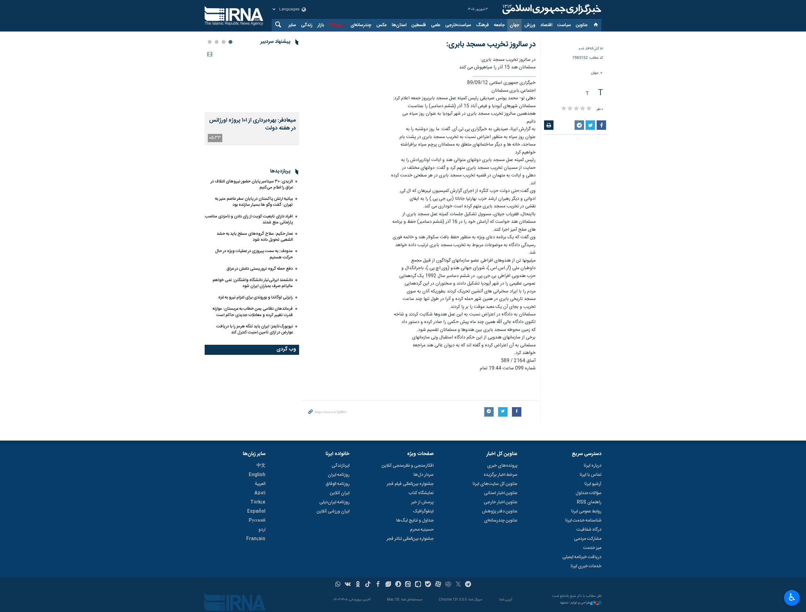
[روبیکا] (448, 585)
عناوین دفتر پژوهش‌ (499, 511)
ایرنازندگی (340, 466)
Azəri (259, 493)
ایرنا (551, 9)
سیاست (564, 25)
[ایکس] (458, 585)
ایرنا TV (335, 25)
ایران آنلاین (339, 493)
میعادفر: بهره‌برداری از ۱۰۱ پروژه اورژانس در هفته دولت (252, 124)
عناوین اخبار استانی (500, 493)
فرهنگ (482, 25)
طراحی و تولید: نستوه (575, 603)
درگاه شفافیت (588, 530)
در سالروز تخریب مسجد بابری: (491, 44)
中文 (261, 466)
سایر (292, 25)
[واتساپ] (338, 585)
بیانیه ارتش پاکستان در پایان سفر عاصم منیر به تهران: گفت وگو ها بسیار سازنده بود (254, 201)
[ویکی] (347, 585)
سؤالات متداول (588, 493)
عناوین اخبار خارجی (500, 502)
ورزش (529, 25)
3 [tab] (217, 42)
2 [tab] (223, 42)
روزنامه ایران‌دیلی (334, 502)
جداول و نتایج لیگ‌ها (415, 520)
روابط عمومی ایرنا (586, 511)
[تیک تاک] (368, 585)
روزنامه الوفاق (337, 484)
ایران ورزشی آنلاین (333, 511)
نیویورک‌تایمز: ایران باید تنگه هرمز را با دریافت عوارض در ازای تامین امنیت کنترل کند (254, 329)
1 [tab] (230, 42)
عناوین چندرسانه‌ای (500, 520)
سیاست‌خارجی (458, 25)
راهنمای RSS (589, 502)
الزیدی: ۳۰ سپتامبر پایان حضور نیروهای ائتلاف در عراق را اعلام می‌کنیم (252, 184)
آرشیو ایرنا (592, 484)
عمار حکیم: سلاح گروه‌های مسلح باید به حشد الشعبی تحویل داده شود (255, 236)
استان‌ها (399, 25)
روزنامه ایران (338, 475)
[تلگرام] (468, 585)
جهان (514, 25)
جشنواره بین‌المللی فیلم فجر (410, 484)
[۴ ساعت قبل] (252, 80)
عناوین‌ (581, 25)
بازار (320, 25)
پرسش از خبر (422, 502)
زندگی (306, 25)
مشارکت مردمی (587, 539)
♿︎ (792, 597)
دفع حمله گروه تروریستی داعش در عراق (259, 268)
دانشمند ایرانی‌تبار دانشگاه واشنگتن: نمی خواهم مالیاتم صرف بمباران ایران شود (253, 283)
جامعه (499, 25)
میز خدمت (592, 548)
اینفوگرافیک (423, 511)
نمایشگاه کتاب (421, 493)
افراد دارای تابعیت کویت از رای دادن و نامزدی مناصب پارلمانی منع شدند (249, 219)
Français (255, 539)
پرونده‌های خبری (502, 466)
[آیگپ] (418, 585)
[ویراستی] (388, 585)
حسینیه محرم (422, 530)
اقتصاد (546, 25)
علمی (435, 25)
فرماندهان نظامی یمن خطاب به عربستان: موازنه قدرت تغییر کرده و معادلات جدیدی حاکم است (253, 311)
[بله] (428, 585)
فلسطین (419, 25)
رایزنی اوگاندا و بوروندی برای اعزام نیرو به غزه (255, 297)
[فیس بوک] (378, 585)
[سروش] (398, 585)
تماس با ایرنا (590, 475)
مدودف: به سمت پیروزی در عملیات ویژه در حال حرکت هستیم (254, 254)
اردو (261, 530)
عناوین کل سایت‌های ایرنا (495, 484)
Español (256, 511)
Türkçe (257, 502)
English (257, 475)
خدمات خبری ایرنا (585, 566)
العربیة (260, 484)
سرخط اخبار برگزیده (500, 475)
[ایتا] (408, 585)
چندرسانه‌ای (360, 25)
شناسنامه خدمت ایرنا (583, 520)
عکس (381, 25)
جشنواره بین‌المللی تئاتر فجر (410, 539)
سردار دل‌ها (423, 475)
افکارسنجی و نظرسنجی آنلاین (408, 466)
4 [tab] (210, 42)
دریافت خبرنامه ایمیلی (581, 557)
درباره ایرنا (592, 466)
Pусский (257, 520)
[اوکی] (358, 585)
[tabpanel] (252, 97)
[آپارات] (438, 585)
